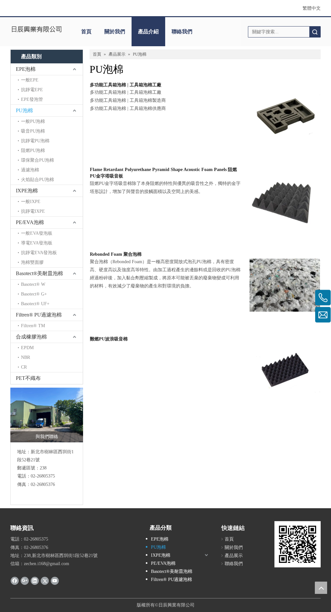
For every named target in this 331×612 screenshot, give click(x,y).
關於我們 (114, 31)
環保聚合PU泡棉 (37, 160)
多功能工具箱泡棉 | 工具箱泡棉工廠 (125, 84)
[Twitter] (45, 580)
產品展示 (234, 555)
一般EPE (29, 80)
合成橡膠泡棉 (31, 336)
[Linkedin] (35, 580)
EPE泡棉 (26, 69)
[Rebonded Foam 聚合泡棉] (285, 284)
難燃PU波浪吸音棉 (109, 339)
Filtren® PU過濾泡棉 (39, 314)
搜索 (314, 32)
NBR (25, 357)
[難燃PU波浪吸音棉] (285, 369)
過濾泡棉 (30, 169)
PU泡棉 (24, 110)
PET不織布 (28, 378)
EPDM (27, 347)
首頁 (86, 31)
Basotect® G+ (34, 294)
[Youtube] (55, 580)
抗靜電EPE (32, 89)
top (321, 588)
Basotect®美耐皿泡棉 (39, 273)
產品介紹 (148, 31)
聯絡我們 (182, 31)
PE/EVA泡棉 (30, 222)
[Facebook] (15, 580)
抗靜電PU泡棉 (35, 140)
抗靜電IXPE (33, 211)
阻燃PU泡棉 (33, 150)
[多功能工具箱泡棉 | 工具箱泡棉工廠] (285, 115)
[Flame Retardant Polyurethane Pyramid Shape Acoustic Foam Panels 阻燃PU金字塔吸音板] (285, 200)
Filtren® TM (33, 325)
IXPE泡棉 (27, 190)
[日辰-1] (46, 415)
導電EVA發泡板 (36, 243)
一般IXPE (30, 201)
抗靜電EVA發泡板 (39, 252)
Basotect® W (33, 284)
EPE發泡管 (32, 99)
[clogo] (36, 29)
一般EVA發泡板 (36, 233)
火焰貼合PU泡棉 (37, 179)
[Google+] (25, 580)
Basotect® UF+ (35, 303)
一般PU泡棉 (33, 121)
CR (24, 367)
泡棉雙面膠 (32, 262)
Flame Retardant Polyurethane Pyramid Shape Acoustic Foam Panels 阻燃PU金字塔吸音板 (163, 172)
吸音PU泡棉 (33, 131)
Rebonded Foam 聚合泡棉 (116, 254)
